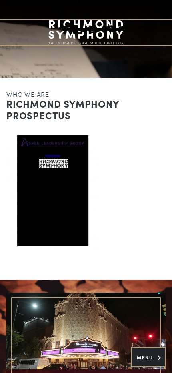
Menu (146, 357)
